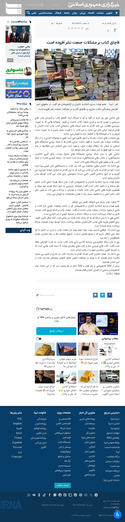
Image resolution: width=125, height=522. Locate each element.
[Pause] (81, 332)
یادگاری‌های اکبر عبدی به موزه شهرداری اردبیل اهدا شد (17, 134)
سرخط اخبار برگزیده (90, 426)
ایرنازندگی (41, 419)
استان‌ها (59, 23)
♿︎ (117, 514)
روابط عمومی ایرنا (111, 443)
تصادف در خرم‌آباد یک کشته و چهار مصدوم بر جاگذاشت (18, 184)
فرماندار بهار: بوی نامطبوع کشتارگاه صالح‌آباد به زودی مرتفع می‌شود (17, 219)
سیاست (100, 13)
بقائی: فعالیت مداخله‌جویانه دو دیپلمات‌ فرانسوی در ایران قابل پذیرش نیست (19, 51)
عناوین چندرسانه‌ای (89, 472)
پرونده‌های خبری (87, 419)
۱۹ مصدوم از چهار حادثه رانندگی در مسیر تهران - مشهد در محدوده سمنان (17, 173)
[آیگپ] (70, 495)
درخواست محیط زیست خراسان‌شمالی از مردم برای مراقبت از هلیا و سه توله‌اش (17, 160)
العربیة (19, 428)
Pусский (17, 447)
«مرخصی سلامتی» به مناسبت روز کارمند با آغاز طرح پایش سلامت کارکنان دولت (17, 146)
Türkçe (18, 438)
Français (17, 457)
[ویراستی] (55, 495)
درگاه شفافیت (113, 457)
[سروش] (60, 495)
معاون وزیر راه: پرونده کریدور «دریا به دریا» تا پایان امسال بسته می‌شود (17, 195)
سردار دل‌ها (65, 428)
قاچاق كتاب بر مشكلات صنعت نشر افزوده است (83, 42)
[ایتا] (65, 495)
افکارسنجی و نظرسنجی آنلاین (63, 421)
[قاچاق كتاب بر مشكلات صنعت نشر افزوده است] (77, 75)
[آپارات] (80, 495)
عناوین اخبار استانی (89, 444)
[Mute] (86, 332)
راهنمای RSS (113, 438)
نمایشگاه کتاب (64, 442)
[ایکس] (91, 495)
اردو (20, 452)
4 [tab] (8, 22)
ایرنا (93, 5)
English (17, 424)
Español (17, 443)
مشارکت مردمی (112, 461)
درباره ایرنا (114, 419)
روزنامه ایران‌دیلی (38, 438)
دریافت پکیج (56, 331)
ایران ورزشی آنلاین (40, 445)
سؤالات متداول (112, 433)
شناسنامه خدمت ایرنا (112, 450)
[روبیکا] (86, 495)
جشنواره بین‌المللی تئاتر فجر (63, 473)
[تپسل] (37, 309)
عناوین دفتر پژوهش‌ (90, 463)
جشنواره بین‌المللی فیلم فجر (63, 435)
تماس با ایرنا (113, 424)
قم (52, 23)
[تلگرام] (96, 495)
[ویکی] (34, 495)
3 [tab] (12, 22)
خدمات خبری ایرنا (111, 480)
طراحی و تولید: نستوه (111, 509)
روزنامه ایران (40, 424)
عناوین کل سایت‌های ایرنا (88, 435)
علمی (33, 13)
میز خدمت (114, 466)
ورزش (82, 13)
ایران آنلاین (41, 433)
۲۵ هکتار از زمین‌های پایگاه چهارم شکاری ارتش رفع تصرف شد (17, 123)
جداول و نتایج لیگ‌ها (64, 459)
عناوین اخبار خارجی (89, 454)
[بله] (75, 495)
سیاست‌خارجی (45, 13)
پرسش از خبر (65, 447)
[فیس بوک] (49, 495)
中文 (19, 419)
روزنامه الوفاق (40, 428)
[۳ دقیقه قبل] (19, 34)
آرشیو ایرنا (115, 428)
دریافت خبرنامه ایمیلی (112, 473)
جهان (74, 13)
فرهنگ (58, 13)
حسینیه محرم (64, 466)
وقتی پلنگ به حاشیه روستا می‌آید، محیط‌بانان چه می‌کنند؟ (17, 112)
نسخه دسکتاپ (62, 485)
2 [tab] (15, 22)
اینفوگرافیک (65, 452)
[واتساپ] (29, 495)
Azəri (19, 433)
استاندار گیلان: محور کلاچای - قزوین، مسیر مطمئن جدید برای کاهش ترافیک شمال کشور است (17, 207)
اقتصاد (91, 13)
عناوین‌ (109, 13)
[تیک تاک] (44, 495)
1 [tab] (19, 22)
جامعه (66, 13)
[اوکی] (39, 495)
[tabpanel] (19, 44)
